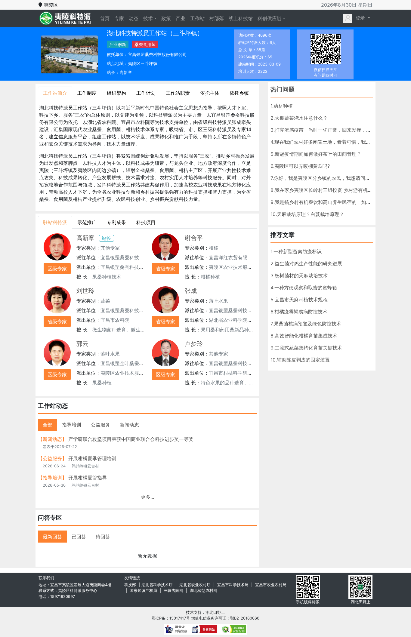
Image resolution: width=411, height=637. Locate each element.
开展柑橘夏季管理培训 (77, 458)
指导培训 (71, 425)
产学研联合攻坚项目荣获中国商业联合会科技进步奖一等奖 (115, 439)
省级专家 (165, 269)
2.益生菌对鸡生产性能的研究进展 (306, 263)
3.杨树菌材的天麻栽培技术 (299, 275)
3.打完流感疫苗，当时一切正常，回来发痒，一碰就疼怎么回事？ (339, 130)
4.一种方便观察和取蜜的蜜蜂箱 (303, 288)
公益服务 (100, 425)
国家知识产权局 (143, 590)
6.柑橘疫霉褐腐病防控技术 (298, 312)
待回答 (103, 537)
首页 (106, 18)
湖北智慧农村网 (203, 590)
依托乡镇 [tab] (239, 93)
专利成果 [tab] (116, 222)
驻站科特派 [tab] (55, 222)
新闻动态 (129, 425)
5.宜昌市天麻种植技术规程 (299, 300)
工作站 (197, 18)
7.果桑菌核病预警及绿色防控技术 (305, 324)
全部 (47, 425)
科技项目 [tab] (146, 222)
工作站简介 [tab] (55, 93)
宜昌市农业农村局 (270, 585)
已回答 (79, 537)
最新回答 (52, 537)
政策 (166, 18)
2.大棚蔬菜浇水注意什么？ (299, 118)
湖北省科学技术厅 (157, 585)
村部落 (216, 18)
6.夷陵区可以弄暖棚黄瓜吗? (300, 166)
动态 (133, 18)
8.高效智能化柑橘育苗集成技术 (303, 336)
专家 (119, 18)
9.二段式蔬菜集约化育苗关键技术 (306, 348)
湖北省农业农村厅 (195, 585)
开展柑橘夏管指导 (72, 478)
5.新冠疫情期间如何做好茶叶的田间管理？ (315, 154)
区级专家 (57, 269)
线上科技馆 (241, 18)
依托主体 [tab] (209, 93)
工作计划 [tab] (146, 93)
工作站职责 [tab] (178, 93)
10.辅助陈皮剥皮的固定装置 (300, 360)
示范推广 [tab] (87, 222)
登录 (360, 18)
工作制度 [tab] (87, 93)
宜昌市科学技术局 (233, 585)
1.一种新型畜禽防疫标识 (296, 251)
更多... (147, 497)
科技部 (130, 585)
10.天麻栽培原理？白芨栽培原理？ (307, 214)
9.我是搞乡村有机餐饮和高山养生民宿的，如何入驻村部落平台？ (339, 202)
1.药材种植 (281, 106)
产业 (180, 18)
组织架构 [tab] (116, 93)
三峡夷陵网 (173, 590)
